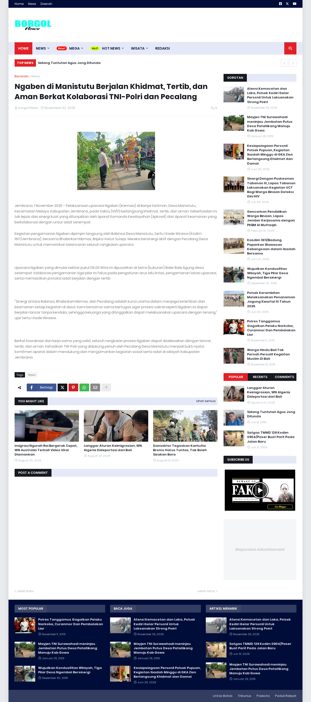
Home (19, 4)
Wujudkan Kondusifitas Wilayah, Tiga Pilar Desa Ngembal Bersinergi (267, 273)
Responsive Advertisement (260, 549)
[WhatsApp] (84, 387)
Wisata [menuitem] (138, 48)
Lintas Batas (223, 695)
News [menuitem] (41, 48)
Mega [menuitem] (74, 48)
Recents (260, 377)
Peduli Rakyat (285, 695)
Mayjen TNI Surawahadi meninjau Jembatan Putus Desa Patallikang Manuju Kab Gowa (270, 124)
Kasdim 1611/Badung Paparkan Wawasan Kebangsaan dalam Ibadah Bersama (271, 247)
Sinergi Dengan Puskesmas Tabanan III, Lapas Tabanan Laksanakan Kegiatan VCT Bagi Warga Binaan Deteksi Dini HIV (271, 187)
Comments (284, 377)
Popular (236, 377)
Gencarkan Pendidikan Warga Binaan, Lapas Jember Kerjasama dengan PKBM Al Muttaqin (271, 218)
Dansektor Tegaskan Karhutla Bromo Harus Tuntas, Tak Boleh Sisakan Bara (180, 450)
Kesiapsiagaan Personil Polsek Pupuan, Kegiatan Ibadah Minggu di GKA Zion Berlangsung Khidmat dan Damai (270, 155)
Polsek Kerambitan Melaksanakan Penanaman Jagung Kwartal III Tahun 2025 (271, 299)
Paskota (263, 695)
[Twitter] (62, 387)
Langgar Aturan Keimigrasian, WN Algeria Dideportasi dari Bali (113, 448)
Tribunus (244, 695)
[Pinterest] (73, 387)
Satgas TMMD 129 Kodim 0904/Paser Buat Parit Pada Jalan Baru (93, 63)
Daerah (46, 4)
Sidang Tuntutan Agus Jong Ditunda (271, 414)
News (32, 4)
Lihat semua (206, 401)
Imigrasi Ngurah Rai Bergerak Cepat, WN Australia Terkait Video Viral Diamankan (46, 450)
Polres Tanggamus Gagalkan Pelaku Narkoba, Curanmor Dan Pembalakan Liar (271, 328)
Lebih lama (206, 591)
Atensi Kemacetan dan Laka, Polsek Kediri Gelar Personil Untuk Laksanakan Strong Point (270, 95)
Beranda (21, 76)
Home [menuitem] (23, 48)
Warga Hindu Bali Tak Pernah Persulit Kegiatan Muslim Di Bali (268, 354)
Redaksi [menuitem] (162, 48)
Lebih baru (25, 591)
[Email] (95, 387)
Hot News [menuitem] (111, 48)
